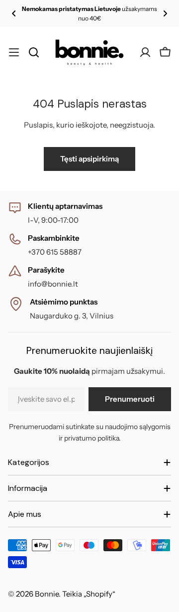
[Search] (34, 52)
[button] (14, 13)
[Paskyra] (145, 52)
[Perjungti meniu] (14, 52)
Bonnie (47, 594)
